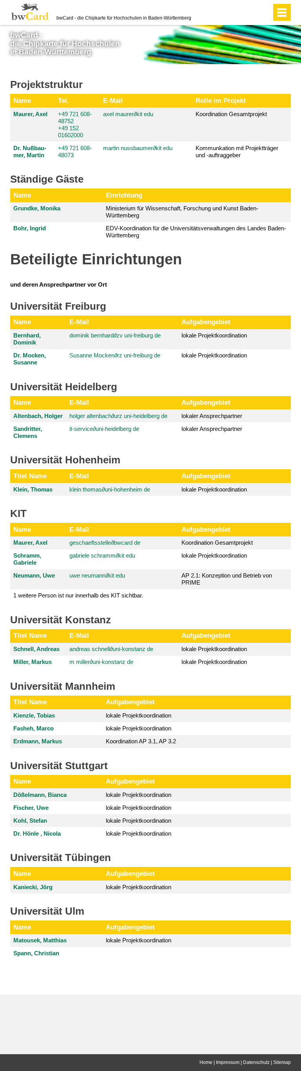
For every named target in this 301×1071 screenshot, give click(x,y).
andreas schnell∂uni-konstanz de (111, 649)
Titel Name (30, 475)
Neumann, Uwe (34, 575)
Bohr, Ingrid (29, 228)
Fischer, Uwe (31, 807)
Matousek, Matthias (40, 940)
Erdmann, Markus (37, 741)
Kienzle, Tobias (34, 715)
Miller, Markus (32, 661)
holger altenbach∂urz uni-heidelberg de (118, 416)
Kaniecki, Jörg (33, 887)
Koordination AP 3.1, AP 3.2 (141, 741)
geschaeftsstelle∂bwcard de (104, 542)
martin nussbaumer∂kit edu (137, 148)
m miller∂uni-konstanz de (101, 661)
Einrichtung (124, 195)
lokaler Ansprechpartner (211, 416)
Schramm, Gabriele (27, 559)
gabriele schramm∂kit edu (102, 555)
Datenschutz (256, 1062)
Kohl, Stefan (30, 820)
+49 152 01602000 (70, 131)
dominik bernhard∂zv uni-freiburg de (115, 335)
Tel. (63, 100)
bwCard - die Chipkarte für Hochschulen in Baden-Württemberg (123, 18)
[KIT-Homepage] (30, 12)
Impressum (227, 1062)
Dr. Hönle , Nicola (37, 833)
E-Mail (113, 100)
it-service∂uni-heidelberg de (104, 428)
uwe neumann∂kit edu (97, 575)
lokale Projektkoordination (214, 335)
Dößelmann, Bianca (40, 794)
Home (205, 1062)
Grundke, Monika (36, 208)
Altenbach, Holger (38, 416)
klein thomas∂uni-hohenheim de (109, 489)
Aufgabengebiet (205, 321)
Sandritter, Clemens (27, 432)
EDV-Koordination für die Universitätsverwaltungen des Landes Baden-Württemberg (196, 232)
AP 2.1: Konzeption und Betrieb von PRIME (226, 579)
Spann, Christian (36, 953)
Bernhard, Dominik (27, 339)
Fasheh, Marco (33, 728)
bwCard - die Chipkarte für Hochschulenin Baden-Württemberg (65, 43)
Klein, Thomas (33, 489)
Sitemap (282, 1062)
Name (22, 100)
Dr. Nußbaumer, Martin (29, 151)
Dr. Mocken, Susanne (29, 359)
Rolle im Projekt (221, 100)
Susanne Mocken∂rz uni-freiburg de (114, 355)
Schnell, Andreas (36, 649)
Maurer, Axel (30, 114)
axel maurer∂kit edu (128, 114)
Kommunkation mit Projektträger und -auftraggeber (237, 151)
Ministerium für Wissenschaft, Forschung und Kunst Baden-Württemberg (182, 212)
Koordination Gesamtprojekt (231, 114)
